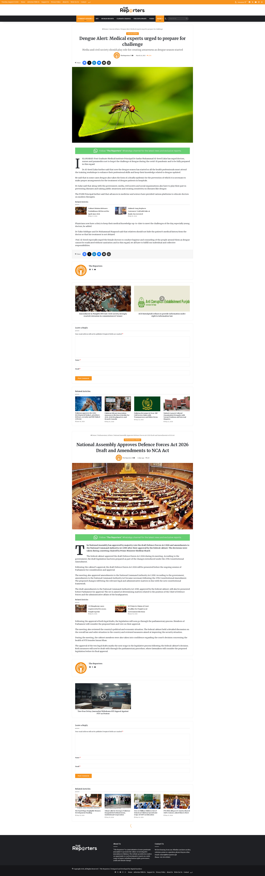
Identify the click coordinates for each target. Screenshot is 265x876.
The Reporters (125, 55)
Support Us (45, 2)
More (159, 19)
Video (151, 19)
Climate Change (124, 19)
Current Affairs (85, 19)
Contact (83, 2)
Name (78, 360)
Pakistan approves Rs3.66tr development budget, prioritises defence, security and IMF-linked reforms (87, 416)
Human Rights (107, 19)
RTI (97, 19)
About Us (66, 2)
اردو (89, 2)
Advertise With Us (33, 2)
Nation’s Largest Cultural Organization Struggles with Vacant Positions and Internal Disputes (175, 416)
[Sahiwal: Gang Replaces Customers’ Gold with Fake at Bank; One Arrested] (120, 211)
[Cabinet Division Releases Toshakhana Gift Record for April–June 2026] (81, 211)
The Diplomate (140, 19)
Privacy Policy (56, 2)
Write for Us (75, 2)
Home (23, 2)
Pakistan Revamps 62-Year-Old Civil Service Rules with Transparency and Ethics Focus (146, 415)
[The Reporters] (132, 9)
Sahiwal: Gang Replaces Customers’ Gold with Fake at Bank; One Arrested (139, 211)
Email (77, 369)
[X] (92, 269)
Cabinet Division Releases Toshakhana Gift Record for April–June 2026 (98, 211)
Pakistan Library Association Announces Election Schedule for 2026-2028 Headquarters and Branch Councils (117, 416)
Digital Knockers (136, 869)
